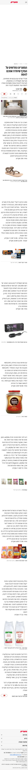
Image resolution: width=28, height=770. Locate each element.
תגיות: (25, 695)
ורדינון (20, 696)
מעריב (25, 64)
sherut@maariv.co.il (15, 755)
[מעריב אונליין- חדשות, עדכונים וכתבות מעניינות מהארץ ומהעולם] (14, 2)
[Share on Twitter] (18, 94)
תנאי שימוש (24, 768)
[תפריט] (26, 2)
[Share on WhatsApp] (14, 94)
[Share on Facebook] (22, 94)
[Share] (25, 94)
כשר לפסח (15, 696)
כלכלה (21, 64)
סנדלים (25, 696)
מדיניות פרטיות (16, 768)
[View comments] (4, 93)
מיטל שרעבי (19, 89)
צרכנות (16, 64)
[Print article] (10, 94)
